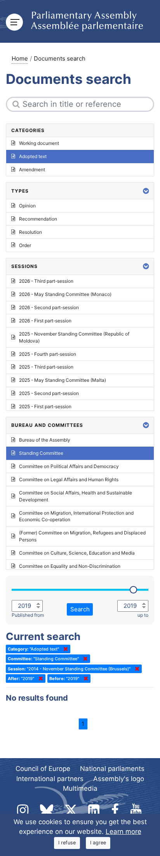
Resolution (30, 232)
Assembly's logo (118, 779)
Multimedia (80, 788)
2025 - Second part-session (49, 393)
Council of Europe (43, 768)
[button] (146, 191)
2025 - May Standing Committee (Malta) (62, 380)
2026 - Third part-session (46, 281)
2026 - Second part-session (49, 307)
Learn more (123, 831)
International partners (49, 779)
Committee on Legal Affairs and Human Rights (68, 479)
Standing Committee (41, 453)
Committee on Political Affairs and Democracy (69, 466)
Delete (64, 649)
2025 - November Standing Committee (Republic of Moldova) (74, 337)
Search (80, 609)
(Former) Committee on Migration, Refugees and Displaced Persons (82, 536)
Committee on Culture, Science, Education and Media (77, 553)
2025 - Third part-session (46, 367)
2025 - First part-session (45, 406)
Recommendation (38, 219)
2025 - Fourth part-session (47, 354)
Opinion (27, 206)
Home (20, 58)
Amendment (32, 169)
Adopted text (33, 156)
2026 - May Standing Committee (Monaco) (65, 294)
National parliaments (112, 768)
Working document (39, 143)
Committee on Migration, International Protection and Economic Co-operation (76, 516)
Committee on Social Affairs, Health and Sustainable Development (75, 496)
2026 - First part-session (45, 321)
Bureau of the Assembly (44, 440)
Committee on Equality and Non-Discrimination (69, 566)
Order (25, 245)
